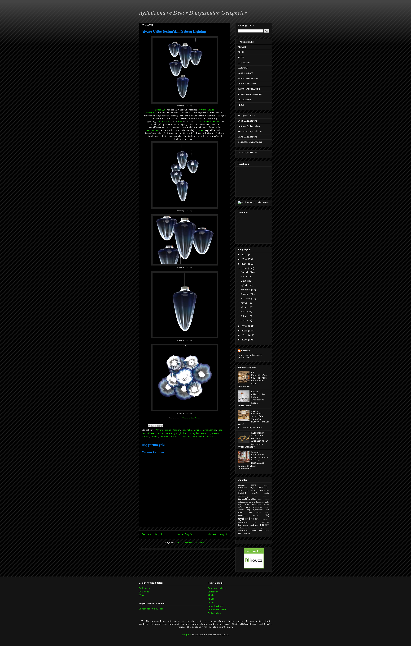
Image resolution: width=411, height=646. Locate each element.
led (239, 525)
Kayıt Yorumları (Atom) (190, 543)
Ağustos (246, 290)
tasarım (185, 436)
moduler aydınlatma (246, 528)
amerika (187, 430)
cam (180, 121)
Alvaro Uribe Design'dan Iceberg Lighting (174, 31)
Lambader (213, 592)
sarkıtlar (152, 130)
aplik (260, 487)
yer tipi (242, 533)
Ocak (244, 320)
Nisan (244, 307)
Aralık (245, 272)
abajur (254, 485)
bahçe (260, 499)
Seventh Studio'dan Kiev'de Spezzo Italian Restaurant (260, 457)
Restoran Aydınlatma (250, 131)
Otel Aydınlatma (247, 121)
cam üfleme (148, 433)
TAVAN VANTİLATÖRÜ (249, 89)
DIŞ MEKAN (243, 62)
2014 (244, 268)
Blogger (186, 635)
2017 (244, 254)
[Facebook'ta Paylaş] (158, 425)
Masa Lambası (215, 606)
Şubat (244, 316)
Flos (141, 595)
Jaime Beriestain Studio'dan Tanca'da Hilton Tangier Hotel (253, 418)
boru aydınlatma (256, 502)
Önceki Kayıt (218, 534)
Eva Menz (144, 592)
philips (260, 528)
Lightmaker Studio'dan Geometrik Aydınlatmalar (259, 437)
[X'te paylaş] (155, 425)
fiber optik (254, 512)
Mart (244, 311)
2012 (244, 331)
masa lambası (250, 525)
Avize (211, 602)
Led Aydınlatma (217, 610)
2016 (244, 259)
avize (197, 430)
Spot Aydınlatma (217, 588)
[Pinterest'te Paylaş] (161, 425)
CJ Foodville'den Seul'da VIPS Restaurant (259, 376)
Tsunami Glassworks (207, 121)
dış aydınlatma (255, 510)
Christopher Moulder (151, 609)
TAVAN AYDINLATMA (248, 78)
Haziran (246, 298)
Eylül (244, 285)
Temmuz (245, 294)
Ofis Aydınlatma (247, 152)
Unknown (245, 350)
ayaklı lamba (260, 493)
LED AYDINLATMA (247, 83)
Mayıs (244, 303)
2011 (244, 335)
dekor (160, 433)
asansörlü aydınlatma (258, 490)
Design (150, 113)
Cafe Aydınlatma (247, 137)
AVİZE (241, 57)
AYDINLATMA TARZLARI (250, 94)
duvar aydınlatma (254, 507)
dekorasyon (256, 505)
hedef (255, 516)
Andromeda (144, 588)
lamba (155, 436)
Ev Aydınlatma (246, 115)
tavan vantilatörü (260, 530)
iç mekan (213, 433)
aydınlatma (209, 430)
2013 (244, 326)
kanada (145, 436)
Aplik (211, 599)
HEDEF (241, 105)
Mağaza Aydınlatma (249, 126)
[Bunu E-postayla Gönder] (149, 425)
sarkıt (175, 436)
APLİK (241, 52)
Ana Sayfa (185, 534)
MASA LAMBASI (245, 73)
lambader (264, 522)
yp (249, 533)
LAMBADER (243, 68)
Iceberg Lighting (176, 433)
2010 (244, 340)
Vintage (241, 485)
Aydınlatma (214, 613)
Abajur (212, 595)
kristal (254, 522)
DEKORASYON (244, 99)
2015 (244, 264)
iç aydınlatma (197, 433)
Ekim (244, 281)
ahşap (252, 488)
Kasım (244, 276)
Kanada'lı (165, 121)
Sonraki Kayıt (152, 534)
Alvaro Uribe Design (191, 418)
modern (165, 436)
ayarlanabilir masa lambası (253, 496)
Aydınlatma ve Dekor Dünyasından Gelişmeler (193, 12)
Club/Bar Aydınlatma (250, 142)
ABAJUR (242, 47)
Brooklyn (160, 110)
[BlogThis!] (152, 425)
